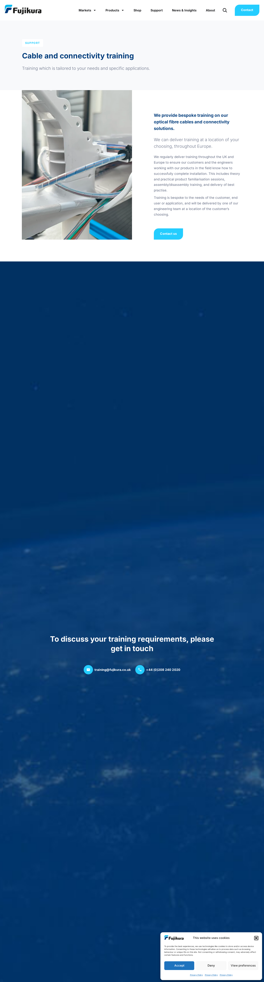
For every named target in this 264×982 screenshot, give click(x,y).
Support (157, 10)
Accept (179, 965)
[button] (256, 938)
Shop (137, 10)
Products (112, 10)
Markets (85, 10)
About (210, 10)
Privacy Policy (196, 975)
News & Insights (184, 10)
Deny (211, 965)
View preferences (243, 965)
